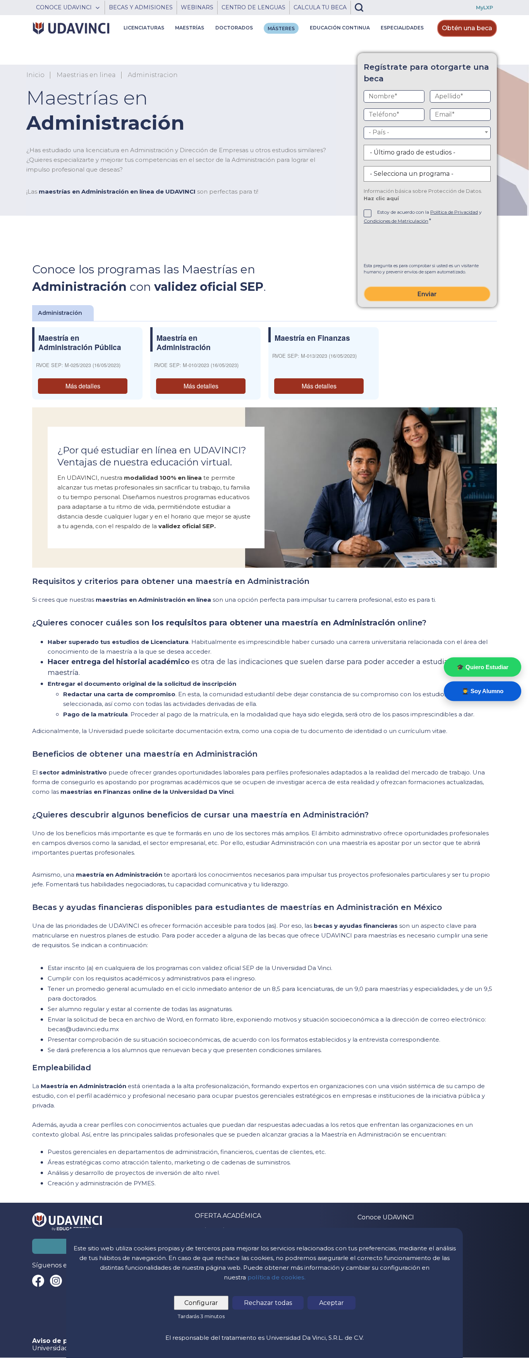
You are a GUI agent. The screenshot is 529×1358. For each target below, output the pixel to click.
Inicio (35, 75)
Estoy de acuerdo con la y (423, 216)
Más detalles (82, 385)
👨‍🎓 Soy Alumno (482, 691)
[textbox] (427, 132)
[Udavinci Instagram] (56, 1281)
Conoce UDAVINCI (385, 1217)
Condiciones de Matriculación (396, 221)
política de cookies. (276, 1277)
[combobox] (427, 133)
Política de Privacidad (454, 212)
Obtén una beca (467, 28)
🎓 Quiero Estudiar (482, 666)
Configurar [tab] (201, 1302)
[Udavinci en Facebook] (38, 1281)
